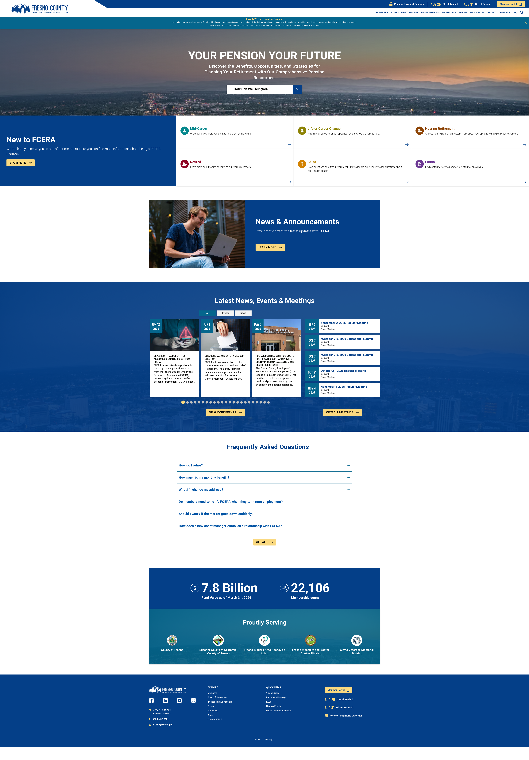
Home (257, 739)
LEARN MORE (267, 247)
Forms (463, 12)
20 (257, 402)
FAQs (268, 702)
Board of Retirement (404, 12)
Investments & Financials (438, 12)
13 (230, 402)
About (491, 12)
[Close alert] (525, 23)
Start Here (17, 162)
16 (241, 402)
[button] (521, 12)
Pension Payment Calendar (409, 4)
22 (264, 402)
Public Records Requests (278, 710)
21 (261, 402)
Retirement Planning (276, 697)
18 (249, 402)
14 (234, 402)
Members (382, 12)
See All (261, 542)
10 (218, 402)
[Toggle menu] (297, 89)
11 (222, 402)
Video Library (272, 693)
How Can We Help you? (251, 89)
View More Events (222, 412)
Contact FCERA (215, 719)
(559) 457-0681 (161, 719)
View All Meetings (339, 412)
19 (253, 402)
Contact (504, 12)
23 (268, 402)
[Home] (39, 8)
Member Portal (508, 4)
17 (245, 402)
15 (237, 402)
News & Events (273, 706)
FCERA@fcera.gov (162, 724)
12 (226, 402)
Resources (477, 12)
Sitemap (268, 739)
